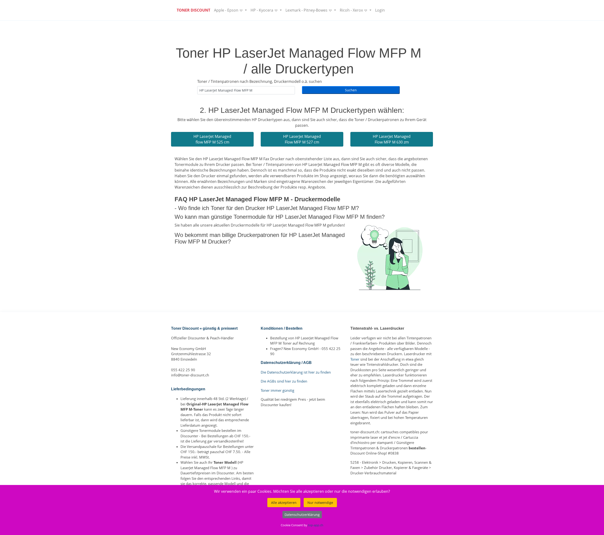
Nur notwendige (320, 502)
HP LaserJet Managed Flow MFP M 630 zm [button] (392, 139)
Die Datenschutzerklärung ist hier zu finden (296, 372)
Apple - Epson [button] (226, 10)
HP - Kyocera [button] (262, 10)
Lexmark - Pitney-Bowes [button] (306, 10)
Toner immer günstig (277, 390)
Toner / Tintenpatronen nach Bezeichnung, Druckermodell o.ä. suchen (259, 81)
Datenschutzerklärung (302, 514)
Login (380, 10)
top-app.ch (315, 525)
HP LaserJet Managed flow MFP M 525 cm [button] (212, 139)
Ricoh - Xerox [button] (352, 10)
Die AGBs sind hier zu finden (284, 381)
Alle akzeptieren (284, 502)
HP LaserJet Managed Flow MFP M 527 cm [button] (302, 139)
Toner (354, 359)
